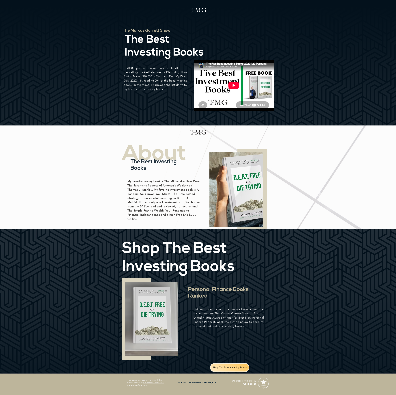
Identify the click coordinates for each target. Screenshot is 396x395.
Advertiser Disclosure (153, 382)
